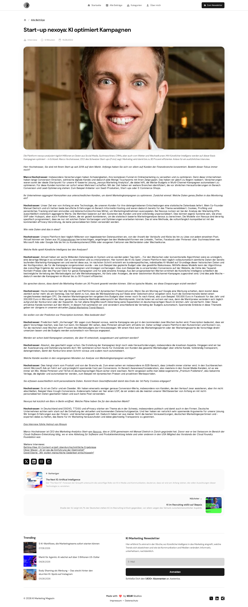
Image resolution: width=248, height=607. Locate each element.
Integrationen (68, 239)
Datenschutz (131, 600)
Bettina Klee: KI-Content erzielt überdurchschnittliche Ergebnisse (60, 447)
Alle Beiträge (38, 20)
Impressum (116, 600)
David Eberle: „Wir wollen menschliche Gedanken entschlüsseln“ (59, 452)
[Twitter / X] (211, 598)
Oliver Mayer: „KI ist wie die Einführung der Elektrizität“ (54, 450)
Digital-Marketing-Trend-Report (86, 307)
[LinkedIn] (217, 598)
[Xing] (222, 598)
